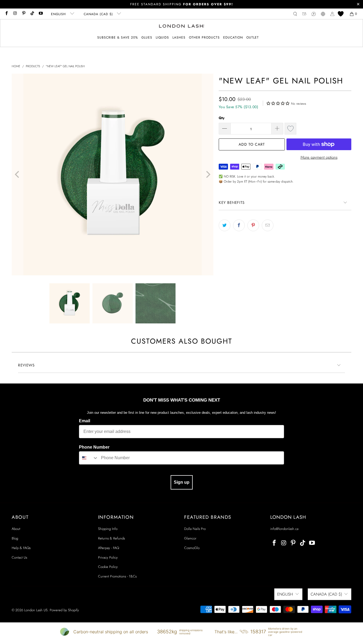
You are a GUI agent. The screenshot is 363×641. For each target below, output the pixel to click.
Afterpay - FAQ (108, 547)
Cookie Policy (108, 566)
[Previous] (17, 174)
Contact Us (19, 557)
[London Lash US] (181, 26)
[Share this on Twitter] (224, 225)
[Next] (207, 174)
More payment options (319, 157)
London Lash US (36, 610)
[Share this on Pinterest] (253, 225)
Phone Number (94, 447)
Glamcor (190, 538)
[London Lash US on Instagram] (14, 13)
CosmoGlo (192, 547)
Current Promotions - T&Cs (117, 576)
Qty (222, 117)
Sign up (181, 482)
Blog (15, 538)
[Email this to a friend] (267, 225)
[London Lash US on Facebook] (6, 13)
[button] (146, 37)
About (16, 528)
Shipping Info (107, 528)
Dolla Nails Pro (195, 528)
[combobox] (88, 458)
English (59, 14)
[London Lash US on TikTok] (32, 13)
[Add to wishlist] (290, 128)
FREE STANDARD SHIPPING (181, 4)
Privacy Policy (108, 557)
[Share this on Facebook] (239, 225)
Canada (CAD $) (99, 14)
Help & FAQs (21, 547)
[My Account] (332, 14)
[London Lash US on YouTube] (40, 13)
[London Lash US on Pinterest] (23, 13)
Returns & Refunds (111, 538)
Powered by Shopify (64, 610)
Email (84, 421)
